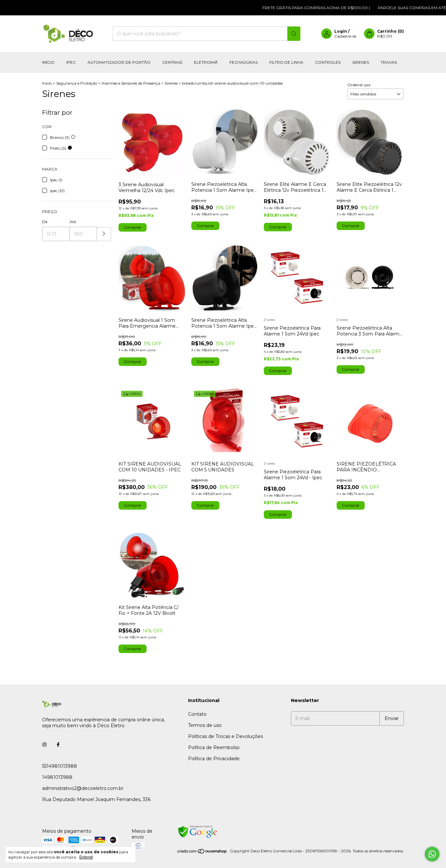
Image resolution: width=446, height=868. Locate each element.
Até (73, 221)
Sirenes (360, 62)
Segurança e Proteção (76, 83)
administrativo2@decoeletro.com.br (82, 788)
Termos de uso (205, 725)
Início (48, 62)
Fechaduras (244, 62)
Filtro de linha (286, 62)
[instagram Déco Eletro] (44, 744)
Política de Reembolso (214, 747)
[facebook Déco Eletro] (58, 744)
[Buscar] (293, 33)
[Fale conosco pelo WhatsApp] (432, 854)
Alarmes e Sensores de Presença (131, 83)
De (44, 221)
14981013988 (57, 777)
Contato (197, 714)
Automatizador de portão (119, 62)
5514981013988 (59, 766)
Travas (389, 62)
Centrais (172, 62)
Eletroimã (206, 62)
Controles (328, 62)
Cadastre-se (345, 36)
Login (340, 31)
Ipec (71, 62)
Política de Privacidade (214, 759)
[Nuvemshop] (202, 852)
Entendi (86, 857)
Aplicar (104, 234)
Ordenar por (359, 84)
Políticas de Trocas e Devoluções (225, 736)
